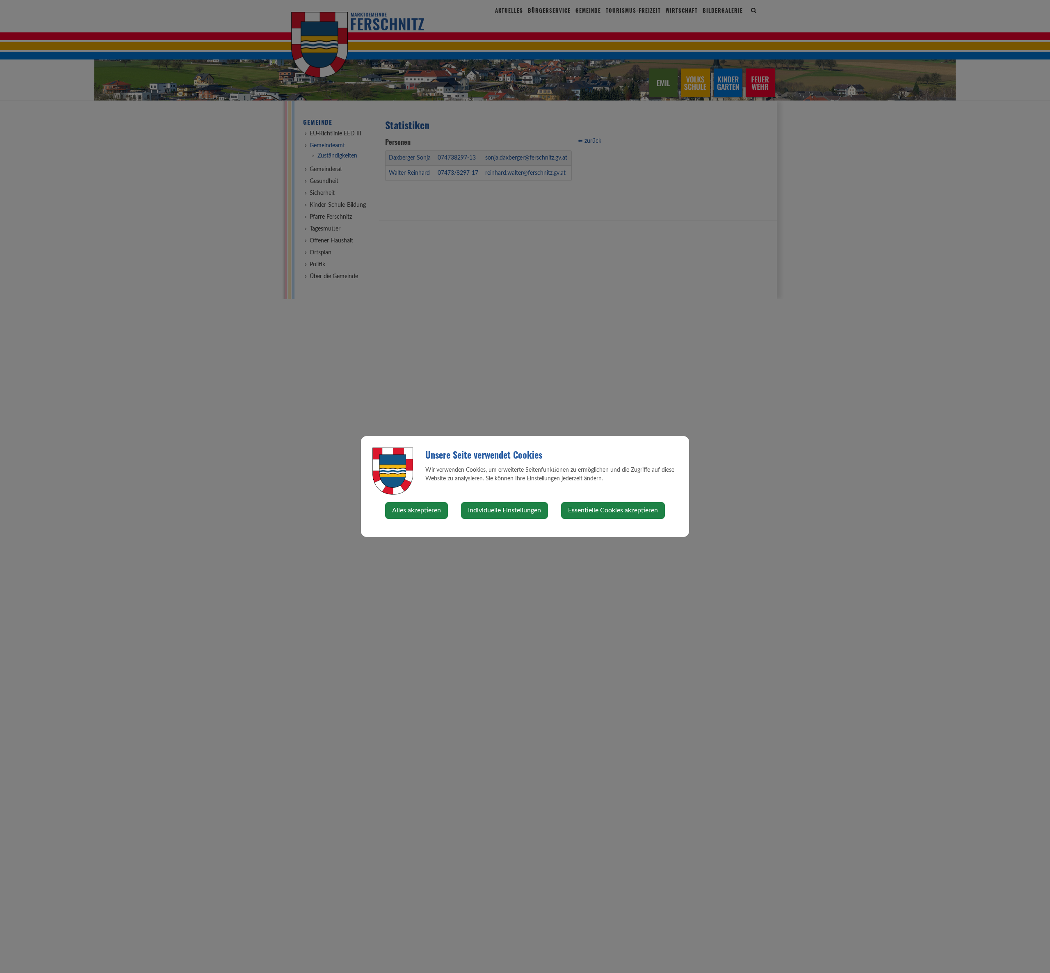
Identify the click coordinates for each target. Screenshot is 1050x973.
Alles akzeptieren (416, 510)
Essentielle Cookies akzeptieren (613, 510)
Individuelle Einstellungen (504, 510)
